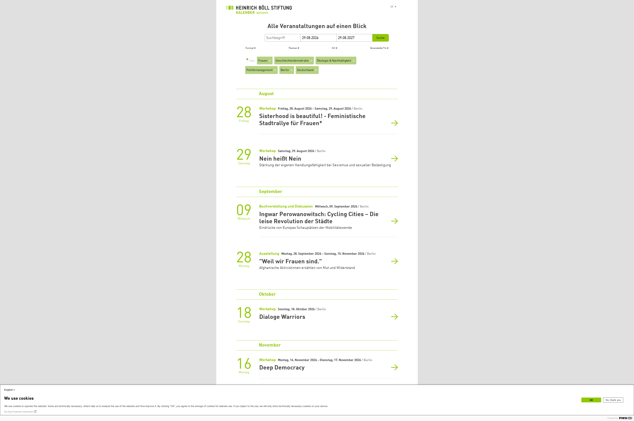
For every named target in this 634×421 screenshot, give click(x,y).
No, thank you (613, 400)
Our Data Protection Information (18, 411)
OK (591, 400)
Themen (292, 48)
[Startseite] (259, 10)
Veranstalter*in (378, 48)
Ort (333, 48)
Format (250, 48)
